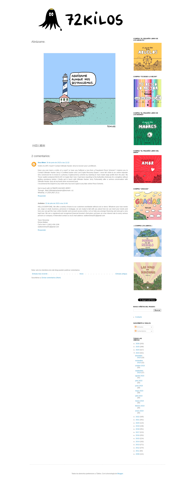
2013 (138, 445)
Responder (42, 196)
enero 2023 (139, 411)
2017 (138, 432)
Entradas (139, 327)
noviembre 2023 (139, 361)
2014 (138, 442)
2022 (138, 417)
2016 (138, 435)
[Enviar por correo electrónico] (33, 145)
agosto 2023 (139, 376)
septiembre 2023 (139, 372)
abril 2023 (138, 396)
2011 (138, 451)
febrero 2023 (139, 406)
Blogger (120, 474)
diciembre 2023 (138, 357)
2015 (138, 438)
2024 (138, 350)
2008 (138, 454)
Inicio (81, 274)
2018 (138, 429)
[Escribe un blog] (36, 145)
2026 (138, 344)
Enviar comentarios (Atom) (51, 278)
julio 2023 (138, 381)
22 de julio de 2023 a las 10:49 (56, 203)
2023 (138, 353)
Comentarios (141, 331)
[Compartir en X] (38, 145)
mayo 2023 (139, 391)
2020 (138, 423)
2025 (138, 347)
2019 (138, 426)
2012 (138, 448)
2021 (138, 420)
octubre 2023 (140, 366)
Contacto (138, 317)
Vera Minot (42, 163)
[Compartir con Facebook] (41, 145)
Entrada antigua (121, 274)
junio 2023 (139, 386)
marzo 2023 (139, 401)
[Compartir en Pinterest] (43, 145)
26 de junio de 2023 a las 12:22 (58, 163)
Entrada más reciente (39, 274)
